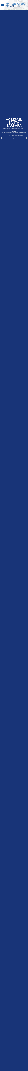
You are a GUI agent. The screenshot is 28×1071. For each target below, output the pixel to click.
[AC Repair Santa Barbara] (15, 5)
